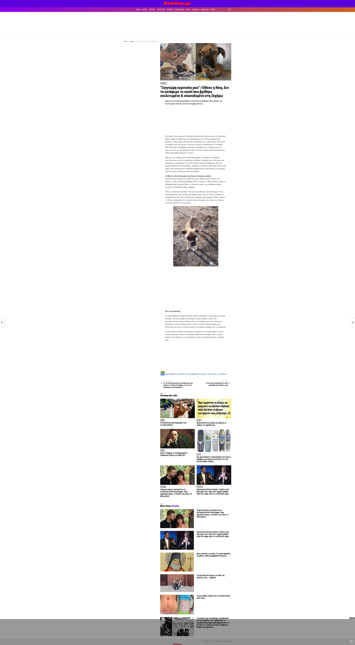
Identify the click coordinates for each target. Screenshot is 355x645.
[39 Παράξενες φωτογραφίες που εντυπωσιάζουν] (177, 408)
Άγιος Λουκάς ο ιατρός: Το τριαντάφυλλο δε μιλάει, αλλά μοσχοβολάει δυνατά (213, 554)
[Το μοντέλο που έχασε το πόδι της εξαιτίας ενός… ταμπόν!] (177, 583)
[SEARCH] (229, 9)
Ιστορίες (163, 487)
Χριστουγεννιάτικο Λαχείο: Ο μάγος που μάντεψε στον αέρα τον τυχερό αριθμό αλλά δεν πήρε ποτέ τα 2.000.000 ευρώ (213, 491)
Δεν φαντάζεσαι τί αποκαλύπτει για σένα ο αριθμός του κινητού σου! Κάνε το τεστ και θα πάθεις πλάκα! (214, 459)
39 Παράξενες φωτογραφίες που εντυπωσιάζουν (173, 424)
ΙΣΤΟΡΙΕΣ (152, 10)
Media (162, 420)
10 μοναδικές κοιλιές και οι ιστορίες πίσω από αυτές (213, 597)
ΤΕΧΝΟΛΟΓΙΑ (179, 10)
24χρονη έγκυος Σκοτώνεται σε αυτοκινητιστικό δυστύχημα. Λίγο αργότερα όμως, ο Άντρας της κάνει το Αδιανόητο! (176, 492)
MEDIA (144, 10)
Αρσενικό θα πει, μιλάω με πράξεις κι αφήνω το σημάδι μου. (211, 424)
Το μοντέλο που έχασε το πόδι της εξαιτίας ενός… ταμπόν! (211, 576)
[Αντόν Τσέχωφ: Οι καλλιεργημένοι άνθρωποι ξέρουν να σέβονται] (177, 438)
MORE (213, 10)
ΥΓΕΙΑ (188, 10)
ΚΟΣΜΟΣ (170, 10)
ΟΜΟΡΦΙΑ (195, 10)
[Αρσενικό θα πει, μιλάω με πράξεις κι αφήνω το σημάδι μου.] (214, 408)
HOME (138, 10)
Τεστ (198, 454)
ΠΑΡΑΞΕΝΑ (160, 10)
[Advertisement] (177, 26)
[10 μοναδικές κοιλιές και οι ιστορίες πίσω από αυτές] (177, 604)
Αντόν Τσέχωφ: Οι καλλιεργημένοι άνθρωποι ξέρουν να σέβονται (173, 454)
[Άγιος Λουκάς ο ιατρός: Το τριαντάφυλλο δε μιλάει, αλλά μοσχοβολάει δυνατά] (177, 562)
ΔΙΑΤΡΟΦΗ (204, 10)
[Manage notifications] (351, 641)
